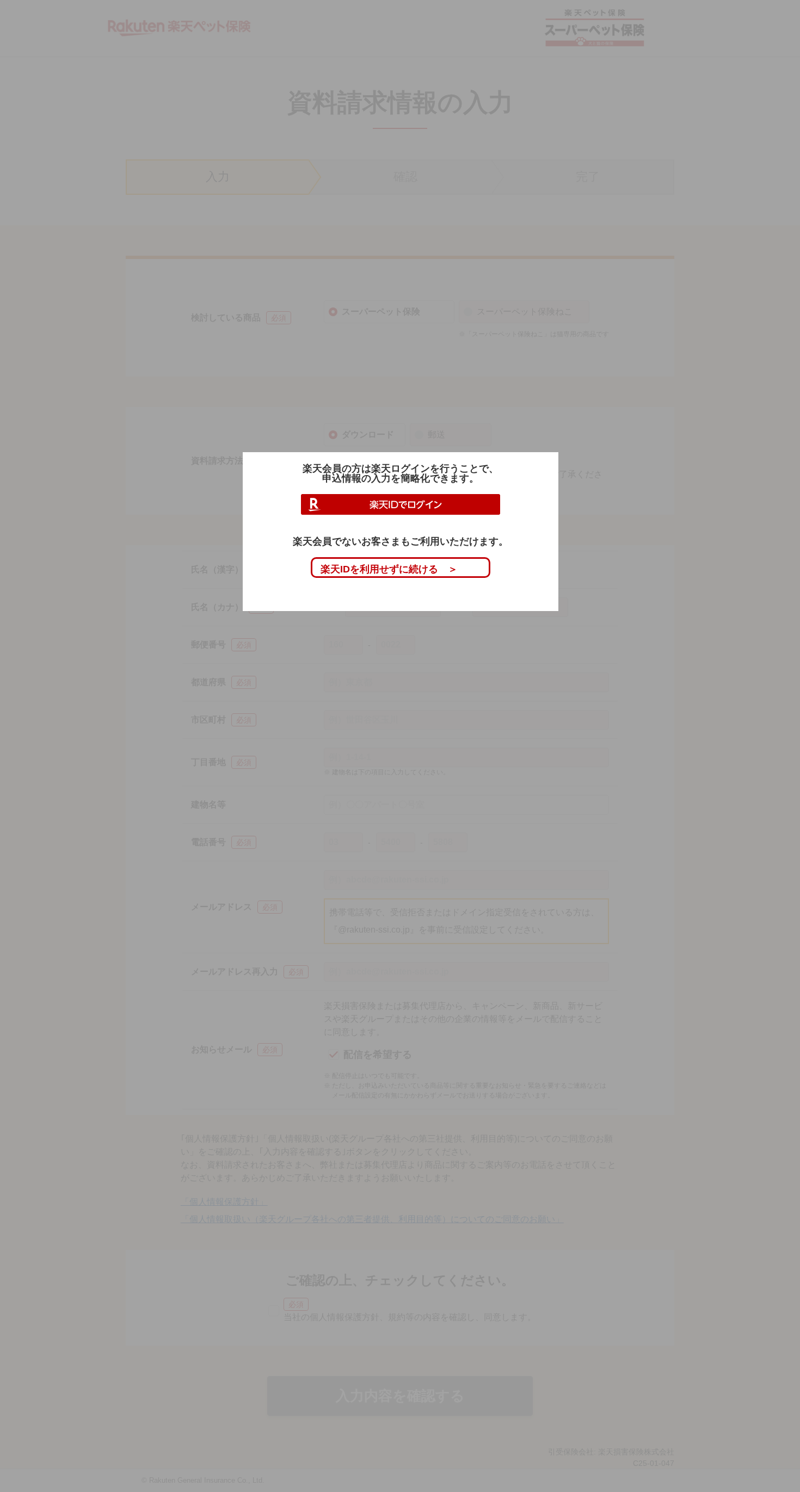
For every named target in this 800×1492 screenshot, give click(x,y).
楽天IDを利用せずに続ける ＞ (389, 569)
